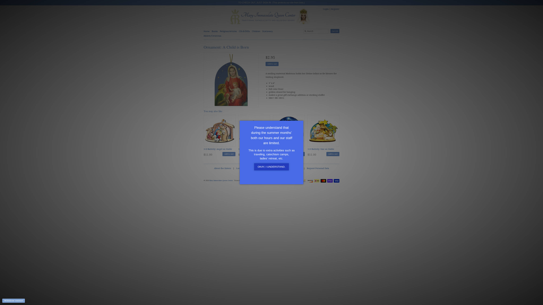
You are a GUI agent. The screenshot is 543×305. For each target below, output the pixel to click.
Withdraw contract (13, 300)
